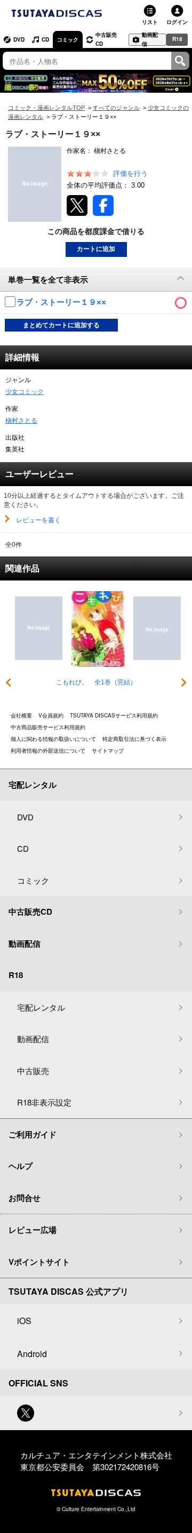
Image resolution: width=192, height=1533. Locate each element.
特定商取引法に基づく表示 (134, 739)
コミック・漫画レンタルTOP (46, 107)
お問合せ (25, 1198)
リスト (150, 22)
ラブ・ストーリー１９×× (62, 301)
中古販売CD (106, 39)
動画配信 (150, 40)
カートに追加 (96, 249)
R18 (177, 39)
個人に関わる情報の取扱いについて (53, 739)
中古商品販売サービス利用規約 (48, 727)
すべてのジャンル (116, 107)
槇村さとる (21, 420)
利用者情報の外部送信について (48, 750)
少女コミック (24, 392)
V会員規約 (50, 715)
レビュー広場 (33, 1230)
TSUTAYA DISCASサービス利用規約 (114, 715)
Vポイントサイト (39, 1262)
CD (45, 39)
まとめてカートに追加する (61, 325)
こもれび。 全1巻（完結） (96, 682)
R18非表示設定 (44, 1102)
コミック (67, 39)
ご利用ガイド (33, 1134)
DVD (19, 39)
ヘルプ (21, 1166)
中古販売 (33, 1070)
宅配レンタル (41, 1007)
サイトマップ (108, 750)
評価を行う (130, 173)
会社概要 (21, 715)
